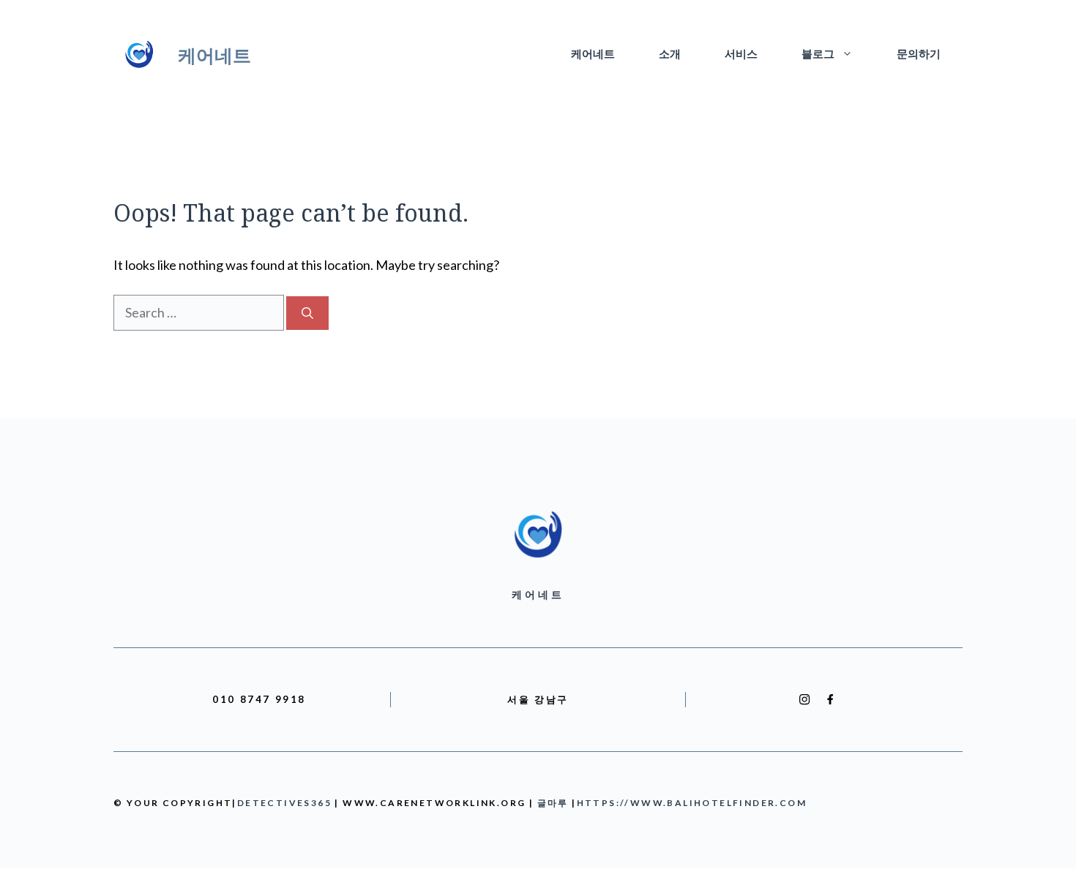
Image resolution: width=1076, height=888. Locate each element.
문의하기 (919, 54)
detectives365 (284, 802)
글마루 (553, 802)
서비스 (741, 54)
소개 (670, 54)
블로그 (818, 54)
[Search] (307, 313)
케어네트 (214, 55)
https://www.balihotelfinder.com (692, 802)
